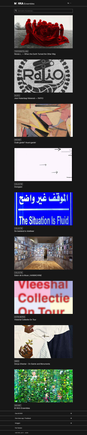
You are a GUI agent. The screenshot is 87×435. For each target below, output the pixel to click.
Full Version (18, 428)
